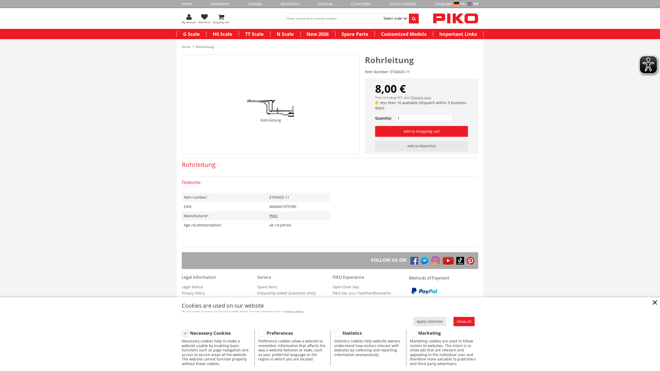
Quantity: (383, 118)
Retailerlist (290, 3)
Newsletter (219, 3)
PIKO (273, 215)
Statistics (352, 333)
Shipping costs (421, 97)
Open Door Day (346, 286)
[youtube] (448, 261)
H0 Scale (222, 34)
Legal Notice (192, 286)
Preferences (280, 333)
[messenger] (424, 261)
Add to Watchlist (421, 146)
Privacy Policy (193, 293)
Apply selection (430, 321)
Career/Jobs (361, 3)
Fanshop (325, 3)
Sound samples (403, 3)
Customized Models (403, 34)
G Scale (191, 34)
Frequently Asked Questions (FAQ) (286, 293)
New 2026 (318, 34)
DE (462, 3)
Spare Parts (355, 34)
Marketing (429, 333)
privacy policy (295, 311)
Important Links (458, 34)
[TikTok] (460, 261)
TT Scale (254, 34)
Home (187, 3)
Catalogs (255, 3)
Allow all (464, 321)
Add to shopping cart (421, 131)
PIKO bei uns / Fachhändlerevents (362, 293)
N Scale (285, 34)
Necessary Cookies (210, 333)
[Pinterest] (470, 261)
